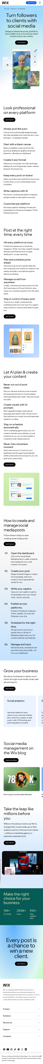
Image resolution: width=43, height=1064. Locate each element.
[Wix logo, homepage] (5, 2)
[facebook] (4, 1049)
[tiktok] (15, 1049)
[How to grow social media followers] (22, 781)
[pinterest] (18, 1049)
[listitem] (22, 782)
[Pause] (21, 867)
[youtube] (8, 1049)
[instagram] (11, 1049)
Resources (7, 1022)
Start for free (31, 2)
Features (13, 8)
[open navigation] (40, 3)
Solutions (7, 1016)
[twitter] (22, 1049)
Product (6, 1009)
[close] (41, 1056)
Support (6, 1029)
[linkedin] (26, 1049)
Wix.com (6, 8)
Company (7, 1036)
